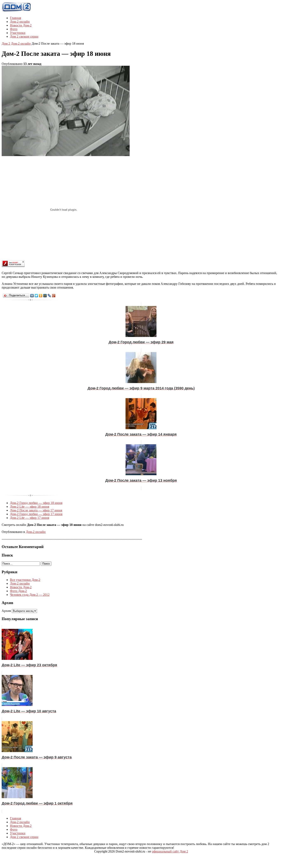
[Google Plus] (54, 295)
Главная (15, 18)
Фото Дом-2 (18, 591)
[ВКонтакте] (32, 295)
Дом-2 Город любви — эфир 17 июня (36, 514)
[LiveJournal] (49, 295)
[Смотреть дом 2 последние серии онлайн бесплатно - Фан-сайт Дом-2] (16, 11)
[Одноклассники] (41, 295)
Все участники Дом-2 (25, 580)
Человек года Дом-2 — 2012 (30, 594)
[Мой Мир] (45, 295)
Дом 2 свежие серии (24, 36)
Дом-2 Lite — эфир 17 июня (29, 517)
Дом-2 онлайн (20, 21)
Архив (6, 611)
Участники (17, 33)
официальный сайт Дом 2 (170, 851)
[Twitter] (36, 295)
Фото (13, 29)
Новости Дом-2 (21, 25)
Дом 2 (6, 43)
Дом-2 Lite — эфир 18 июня (29, 506)
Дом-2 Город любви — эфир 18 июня (36, 503)
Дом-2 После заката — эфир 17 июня (36, 510)
